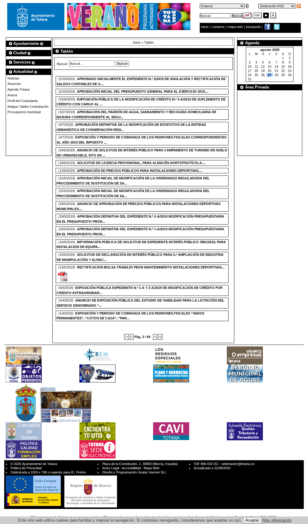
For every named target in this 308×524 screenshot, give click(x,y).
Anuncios (14, 83)
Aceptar (252, 520)
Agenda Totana (18, 89)
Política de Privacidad (26, 468)
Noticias (13, 78)
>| (160, 337)
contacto (218, 27)
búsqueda (253, 27)
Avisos (12, 95)
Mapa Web (151, 468)
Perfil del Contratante (23, 101)
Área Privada (257, 87)
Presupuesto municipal (24, 112)
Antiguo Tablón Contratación (28, 106)
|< (126, 337)
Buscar (62, 63)
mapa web (236, 27)
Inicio (137, 42)
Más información (277, 520)
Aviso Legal (110, 468)
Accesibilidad (131, 468)
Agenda (252, 43)
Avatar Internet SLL (152, 472)
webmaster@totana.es (238, 464)
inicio (205, 27)
